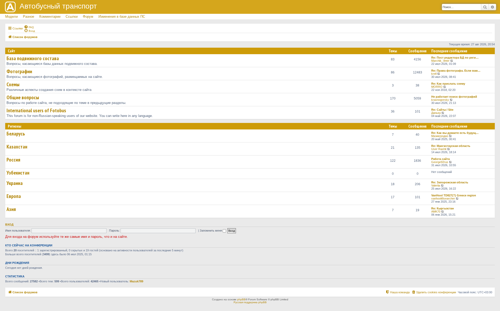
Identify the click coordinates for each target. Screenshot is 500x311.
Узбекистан (18, 172)
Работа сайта (440, 158)
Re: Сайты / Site (442, 109)
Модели (11, 16)
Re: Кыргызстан (442, 208)
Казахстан (17, 146)
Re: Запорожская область (449, 182)
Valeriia (435, 185)
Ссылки (72, 16)
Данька (436, 112)
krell (433, 73)
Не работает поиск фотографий (454, 96)
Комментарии (49, 16)
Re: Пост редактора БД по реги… (455, 57)
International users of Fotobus (36, 110)
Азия (11, 209)
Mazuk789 (136, 281)
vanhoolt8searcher (443, 198)
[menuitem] (29, 27)
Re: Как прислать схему (448, 83)
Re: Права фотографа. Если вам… (455, 70)
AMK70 (435, 211)
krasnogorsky (440, 99)
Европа (14, 196)
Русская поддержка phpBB (250, 302)
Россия (13, 159)
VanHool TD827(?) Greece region (453, 195)
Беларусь (16, 133)
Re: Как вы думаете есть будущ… (455, 132)
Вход (9, 224)
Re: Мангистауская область (450, 145)
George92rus (439, 162)
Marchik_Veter (440, 60)
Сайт (11, 50)
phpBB (241, 299)
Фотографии (19, 71)
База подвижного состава (33, 58)
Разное (28, 16)
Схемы (13, 84)
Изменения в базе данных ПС (121, 16)
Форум (88, 16)
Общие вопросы (23, 97)
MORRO (436, 86)
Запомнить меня (211, 230)
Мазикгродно (439, 136)
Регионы (14, 126)
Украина (15, 183)
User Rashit (438, 149)
